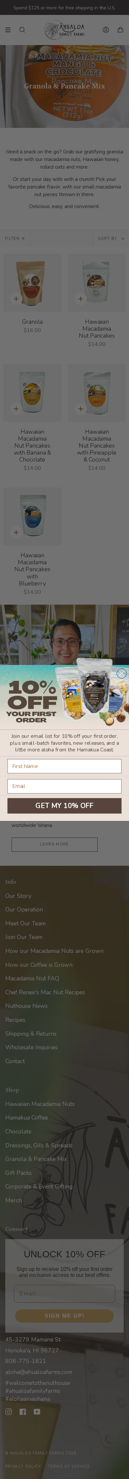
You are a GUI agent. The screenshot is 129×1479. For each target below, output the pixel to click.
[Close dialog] (122, 673)
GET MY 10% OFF (64, 805)
